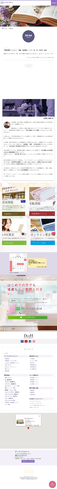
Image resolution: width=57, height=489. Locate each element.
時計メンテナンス (34, 407)
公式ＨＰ (22, 341)
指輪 (33, 57)
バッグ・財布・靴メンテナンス (37, 405)
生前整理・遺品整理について (11, 402)
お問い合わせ (8, 365)
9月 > (24, 254)
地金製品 (37, 57)
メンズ (41, 57)
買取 (8, 379)
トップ (6, 353)
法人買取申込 (33, 369)
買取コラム (7, 369)
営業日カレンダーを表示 (28, 461)
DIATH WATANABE (30, 476)
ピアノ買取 (7, 404)
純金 (52, 57)
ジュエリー (29, 57)
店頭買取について (34, 377)
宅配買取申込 (33, 365)
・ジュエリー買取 (12, 386)
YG (46, 57)
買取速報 (32, 390)
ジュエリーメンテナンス (35, 403)
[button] (28, 428)
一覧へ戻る (28, 65)
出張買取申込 (33, 367)
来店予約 (32, 362)
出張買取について (34, 381)
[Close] (39, 416)
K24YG (49, 57)
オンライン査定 (33, 360)
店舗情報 (7, 358)
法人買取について (34, 384)
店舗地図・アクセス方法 (10, 360)
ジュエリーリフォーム (35, 401)
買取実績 (32, 392)
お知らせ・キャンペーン (10, 367)
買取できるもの (8, 377)
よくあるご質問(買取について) (12, 362)
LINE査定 (32, 358)
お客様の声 (32, 394)
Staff (26, 341)
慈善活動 (7, 371)
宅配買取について (34, 379)
